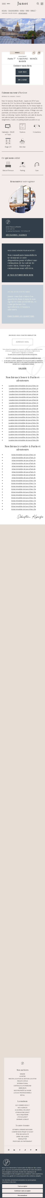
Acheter (22, 1076)
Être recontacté (22, 1134)
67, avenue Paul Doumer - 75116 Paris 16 (18, 231)
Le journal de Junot (22, 1110)
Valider (22, 368)
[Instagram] (8, 1149)
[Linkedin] (14, 1149)
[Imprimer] (39, 53)
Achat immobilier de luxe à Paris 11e (23, 483)
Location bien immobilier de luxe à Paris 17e (24, 432)
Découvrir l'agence (16, 235)
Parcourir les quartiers (21, 316)
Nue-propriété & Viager (22, 1090)
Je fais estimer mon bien (20, 275)
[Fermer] (40, 1155)
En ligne (22, 80)
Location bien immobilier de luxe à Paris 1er (23, 386)
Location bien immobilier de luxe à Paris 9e (23, 409)
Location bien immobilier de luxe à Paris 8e (23, 406)
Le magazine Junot (22, 1112)
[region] (22, 1176)
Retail (22, 1095)
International (22, 1083)
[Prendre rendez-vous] (42, 3)
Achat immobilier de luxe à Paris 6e (23, 469)
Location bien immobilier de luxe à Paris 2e (23, 388)
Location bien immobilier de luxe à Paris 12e (24, 417)
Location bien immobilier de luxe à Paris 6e (23, 400)
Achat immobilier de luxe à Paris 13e (23, 489)
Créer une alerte (22, 1136)
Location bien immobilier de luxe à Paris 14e (24, 423)
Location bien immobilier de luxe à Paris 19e (24, 437)
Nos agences (22, 1108)
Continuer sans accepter (22, 1191)
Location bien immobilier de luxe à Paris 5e (23, 397)
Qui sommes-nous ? (22, 1105)
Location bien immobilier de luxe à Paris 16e (24, 429)
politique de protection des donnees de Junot (27, 358)
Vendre (22, 1074)
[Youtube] (36, 1149)
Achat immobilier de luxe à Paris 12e (23, 486)
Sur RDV (22, 72)
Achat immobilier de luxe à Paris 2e (23, 458)
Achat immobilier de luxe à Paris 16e (23, 498)
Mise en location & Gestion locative (22, 1079)
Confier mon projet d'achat (22, 1132)
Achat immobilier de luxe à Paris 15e (23, 495)
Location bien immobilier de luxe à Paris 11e (24, 414)
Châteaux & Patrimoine (22, 1086)
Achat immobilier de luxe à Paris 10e (23, 481)
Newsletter (22, 1139)
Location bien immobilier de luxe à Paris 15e (24, 426)
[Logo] (22, 3)
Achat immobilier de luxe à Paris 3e (23, 460)
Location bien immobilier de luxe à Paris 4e (23, 394)
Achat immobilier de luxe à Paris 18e (23, 504)
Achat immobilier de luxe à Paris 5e (23, 466)
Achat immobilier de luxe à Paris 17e (23, 501)
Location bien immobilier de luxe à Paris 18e (24, 434)
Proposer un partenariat (22, 1141)
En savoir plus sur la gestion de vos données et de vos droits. (22, 354)
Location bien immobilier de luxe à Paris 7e (23, 403)
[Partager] (34, 53)
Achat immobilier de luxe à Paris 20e (23, 509)
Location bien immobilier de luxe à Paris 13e (24, 420)
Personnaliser (22, 1195)
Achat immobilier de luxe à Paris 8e (23, 475)
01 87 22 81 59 (10, 229)
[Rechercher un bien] (38, 3)
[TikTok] (25, 1149)
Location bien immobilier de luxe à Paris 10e (24, 411)
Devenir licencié (23, 1119)
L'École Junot (22, 1117)
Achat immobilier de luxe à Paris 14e (23, 492)
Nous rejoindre (22, 1115)
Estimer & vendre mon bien (22, 1129)
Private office (22, 1081)
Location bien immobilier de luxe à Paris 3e (23, 391)
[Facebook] (19, 1149)
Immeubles (22, 1088)
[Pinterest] (30, 1149)
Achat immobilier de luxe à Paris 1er (23, 455)
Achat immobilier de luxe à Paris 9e (23, 478)
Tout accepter (22, 1186)
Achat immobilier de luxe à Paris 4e (23, 463)
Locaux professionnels (22, 1093)
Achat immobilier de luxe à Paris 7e (23, 472)
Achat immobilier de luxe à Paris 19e (23, 506)
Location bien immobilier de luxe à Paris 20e (24, 440)
